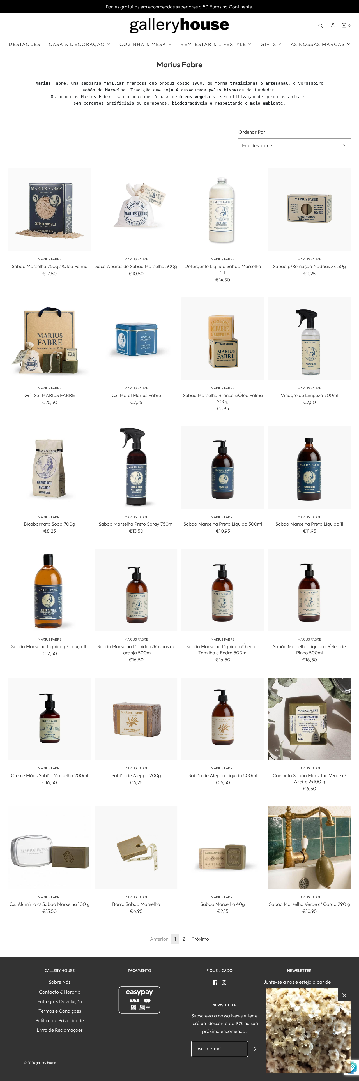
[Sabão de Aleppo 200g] (136, 719)
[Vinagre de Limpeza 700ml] (309, 338)
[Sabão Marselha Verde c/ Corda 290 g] (309, 847)
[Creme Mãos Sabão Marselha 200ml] (49, 719)
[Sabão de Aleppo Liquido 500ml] (223, 719)
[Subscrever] (255, 1049)
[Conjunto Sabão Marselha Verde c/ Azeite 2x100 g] (309, 719)
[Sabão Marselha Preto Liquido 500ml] (223, 467)
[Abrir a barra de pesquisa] (321, 25)
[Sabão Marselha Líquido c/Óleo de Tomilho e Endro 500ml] (223, 590)
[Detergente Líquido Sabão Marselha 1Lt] (223, 209)
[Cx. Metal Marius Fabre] (136, 338)
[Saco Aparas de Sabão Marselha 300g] (136, 209)
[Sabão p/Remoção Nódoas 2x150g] (309, 209)
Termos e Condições (59, 1011)
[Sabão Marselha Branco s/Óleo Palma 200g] (223, 338)
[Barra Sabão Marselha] (136, 847)
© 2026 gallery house (40, 1063)
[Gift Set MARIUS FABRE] (49, 338)
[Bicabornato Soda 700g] (49, 467)
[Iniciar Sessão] (333, 25)
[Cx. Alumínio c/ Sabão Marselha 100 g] (49, 847)
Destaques (24, 44)
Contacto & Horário (59, 992)
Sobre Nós (59, 982)
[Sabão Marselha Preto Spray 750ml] (136, 467)
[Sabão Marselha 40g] (223, 847)
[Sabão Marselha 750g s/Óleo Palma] (49, 209)
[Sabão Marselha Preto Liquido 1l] (309, 467)
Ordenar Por (251, 132)
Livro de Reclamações (60, 1030)
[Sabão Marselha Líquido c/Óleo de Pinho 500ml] (309, 590)
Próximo (200, 939)
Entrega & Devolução (59, 1001)
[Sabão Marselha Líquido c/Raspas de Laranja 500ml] (136, 590)
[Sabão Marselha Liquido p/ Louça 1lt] (49, 590)
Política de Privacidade (59, 1020)
